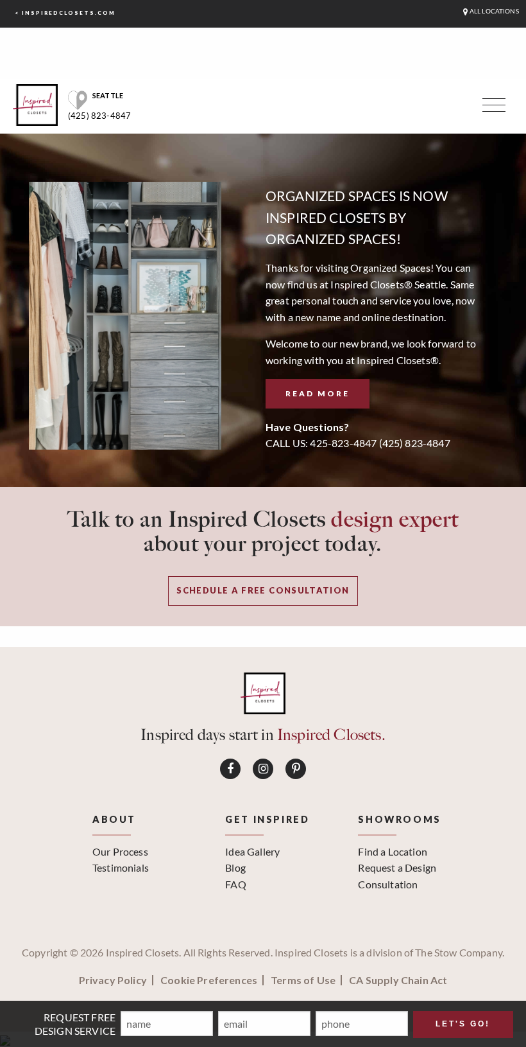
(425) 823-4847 (99, 115)
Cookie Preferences (208, 980)
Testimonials (120, 867)
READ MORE (317, 393)
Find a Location (392, 851)
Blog (235, 867)
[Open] (492, 108)
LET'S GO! (463, 1023)
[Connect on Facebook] (230, 769)
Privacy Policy (113, 980)
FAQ (235, 884)
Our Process (120, 851)
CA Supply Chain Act (398, 980)
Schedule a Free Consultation (262, 590)
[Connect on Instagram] (263, 769)
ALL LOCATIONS (493, 11)
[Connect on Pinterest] (295, 769)
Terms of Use (303, 980)
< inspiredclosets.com (65, 13)
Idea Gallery (252, 851)
